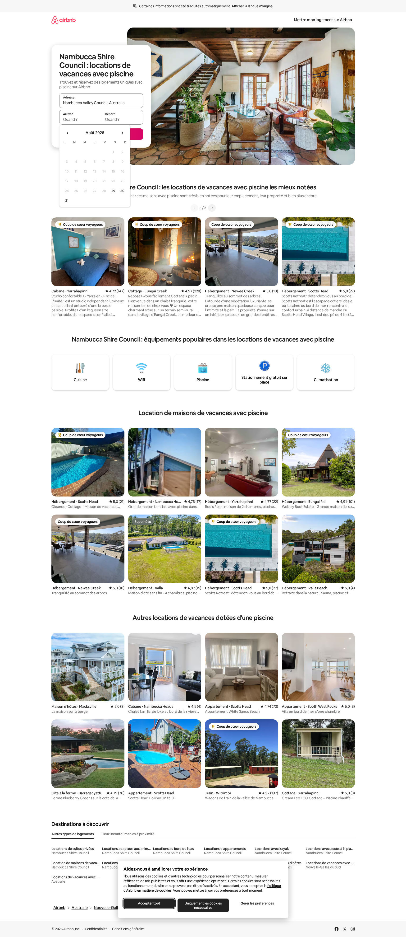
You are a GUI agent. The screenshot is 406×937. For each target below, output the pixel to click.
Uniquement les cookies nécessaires (203, 905)
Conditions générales (128, 929)
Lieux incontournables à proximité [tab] (127, 834)
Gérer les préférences (257, 903)
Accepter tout (149, 903)
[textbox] (80, 119)
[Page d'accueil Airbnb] (63, 19)
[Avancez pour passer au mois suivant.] (122, 132)
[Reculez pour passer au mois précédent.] (67, 132)
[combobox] (101, 103)
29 (113, 191)
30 (122, 191)
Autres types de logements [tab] (72, 834)
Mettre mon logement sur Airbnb (323, 19)
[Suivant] (212, 208)
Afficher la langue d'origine (252, 6)
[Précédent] (194, 208)
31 (66, 200)
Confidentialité (96, 929)
